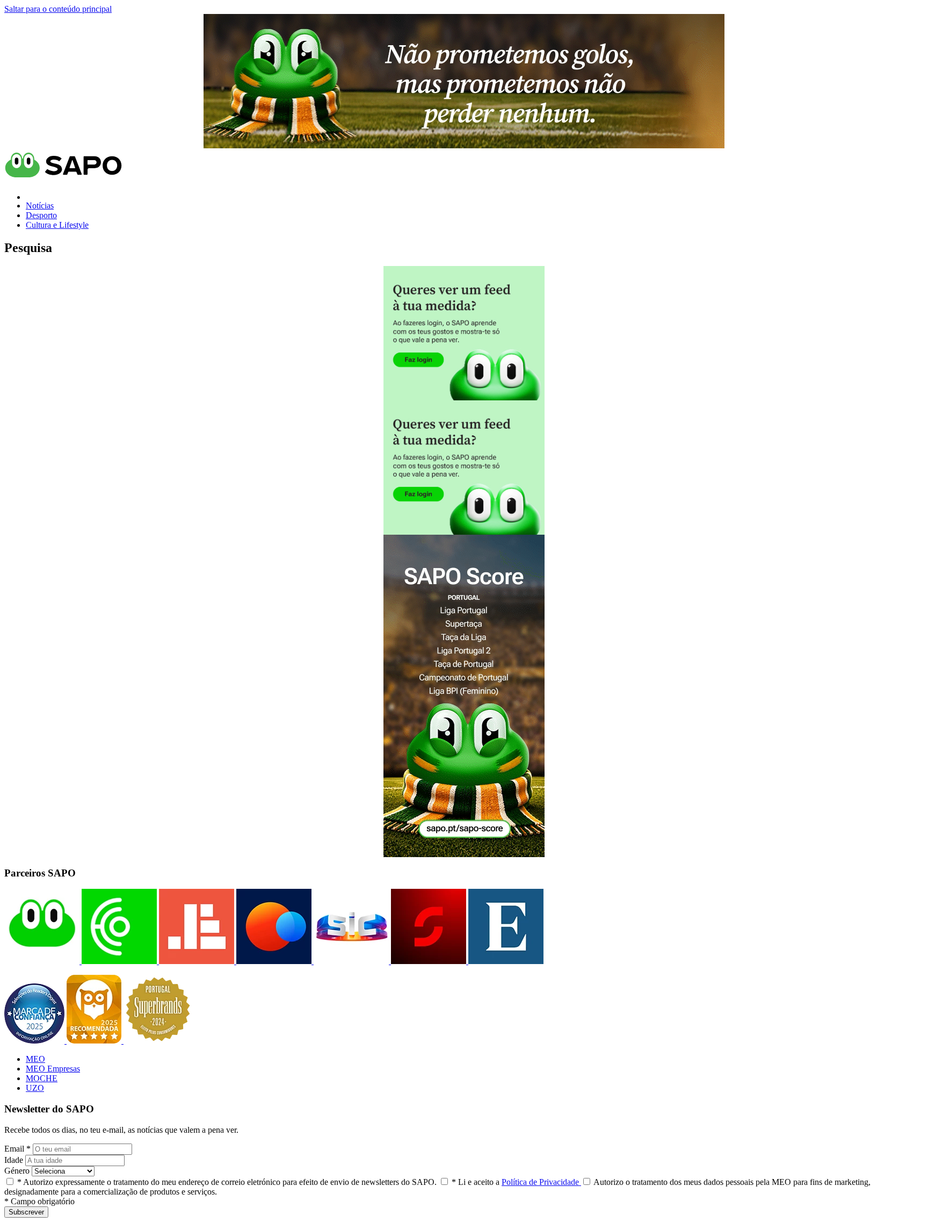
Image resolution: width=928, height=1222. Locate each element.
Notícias (40, 205)
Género (17, 1170)
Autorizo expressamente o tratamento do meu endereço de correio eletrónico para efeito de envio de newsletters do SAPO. (227, 1182)
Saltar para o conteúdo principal (58, 8)
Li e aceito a (516, 1182)
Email (17, 1148)
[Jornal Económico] (195, 961)
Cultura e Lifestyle (57, 224)
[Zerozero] (272, 961)
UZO (35, 1087)
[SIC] (350, 961)
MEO (35, 1058)
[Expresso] (504, 961)
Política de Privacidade (541, 1182)
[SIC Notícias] (427, 961)
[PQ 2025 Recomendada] (95, 1040)
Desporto (41, 215)
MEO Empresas (53, 1068)
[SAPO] (41, 961)
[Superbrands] (158, 1040)
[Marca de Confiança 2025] (35, 1040)
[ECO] (118, 961)
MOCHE (41, 1078)
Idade (13, 1160)
